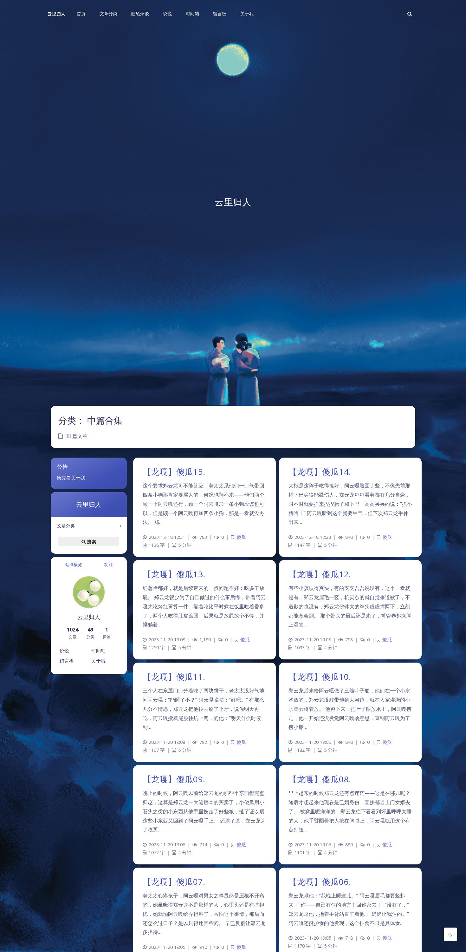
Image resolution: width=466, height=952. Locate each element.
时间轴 (98, 650)
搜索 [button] (91, 542)
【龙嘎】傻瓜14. (319, 471)
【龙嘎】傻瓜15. (174, 471)
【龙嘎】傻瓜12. (319, 574)
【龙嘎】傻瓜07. (174, 881)
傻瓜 (241, 537)
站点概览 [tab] (73, 564)
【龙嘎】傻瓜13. (174, 574)
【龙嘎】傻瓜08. (319, 779)
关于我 (98, 661)
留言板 (67, 661)
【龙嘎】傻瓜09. (174, 779)
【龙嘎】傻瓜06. (319, 881)
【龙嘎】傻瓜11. (174, 676)
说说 (64, 650)
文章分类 (66, 526)
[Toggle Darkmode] (450, 934)
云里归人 (56, 14)
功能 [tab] (108, 564)
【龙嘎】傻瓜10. (319, 676)
